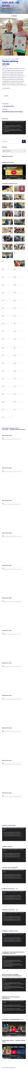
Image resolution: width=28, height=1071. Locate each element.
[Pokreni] (4, 176)
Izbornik (15, 15)
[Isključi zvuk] (21, 176)
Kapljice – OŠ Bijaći (10, 4)
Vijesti (6, 95)
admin (17, 59)
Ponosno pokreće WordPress (9, 1067)
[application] (14, 127)
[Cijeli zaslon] (24, 176)
